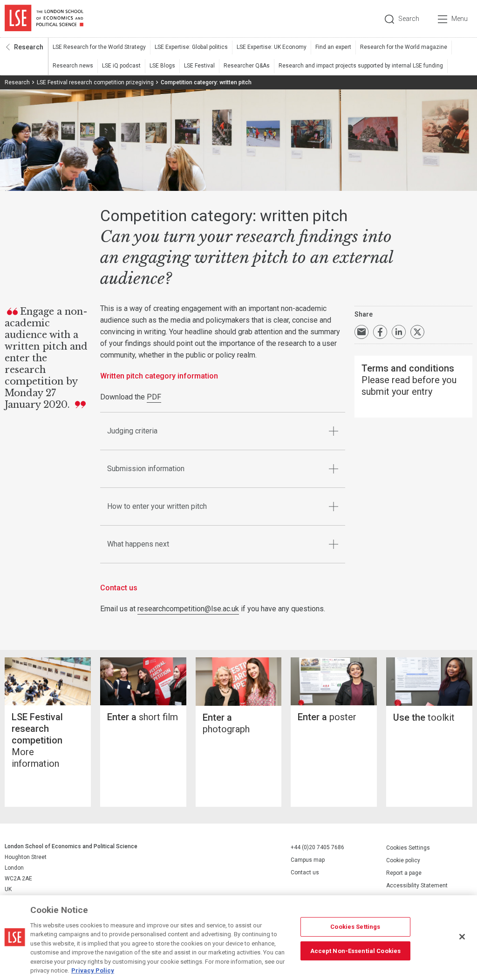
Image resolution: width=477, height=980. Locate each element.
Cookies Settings (408, 848)
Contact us (305, 872)
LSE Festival (199, 65)
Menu (459, 18)
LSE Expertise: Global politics (191, 47)
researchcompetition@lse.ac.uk (188, 608)
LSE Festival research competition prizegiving (95, 82)
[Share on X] (417, 332)
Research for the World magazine (403, 47)
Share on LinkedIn (399, 332)
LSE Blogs (162, 65)
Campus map (308, 860)
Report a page (404, 873)
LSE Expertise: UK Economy (272, 47)
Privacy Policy (92, 970)
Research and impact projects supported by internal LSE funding (361, 65)
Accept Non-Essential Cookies (355, 950)
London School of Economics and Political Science (44, 19)
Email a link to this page (361, 332)
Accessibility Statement (417, 885)
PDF (154, 396)
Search (408, 18)
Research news (73, 65)
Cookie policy (403, 860)
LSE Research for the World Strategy (99, 47)
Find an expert (333, 47)
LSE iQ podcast (121, 65)
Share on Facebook (380, 332)
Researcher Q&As (247, 65)
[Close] (462, 936)
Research (28, 47)
